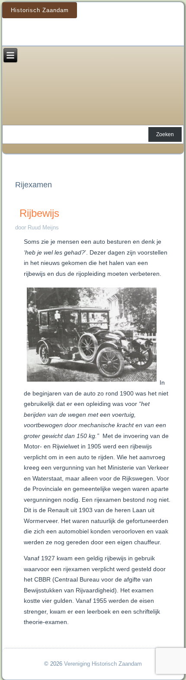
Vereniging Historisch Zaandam (103, 663)
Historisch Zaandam (40, 10)
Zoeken (165, 134)
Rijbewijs (39, 213)
